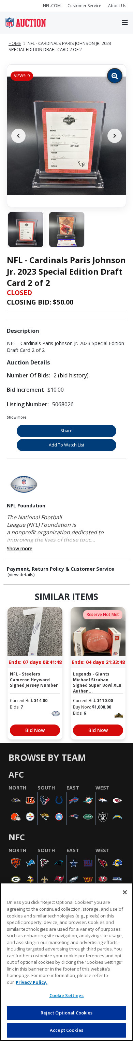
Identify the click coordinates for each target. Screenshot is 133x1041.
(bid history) (73, 375)
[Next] (114, 136)
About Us (117, 6)
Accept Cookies (66, 1030)
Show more (16, 417)
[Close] (124, 892)
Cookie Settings (66, 995)
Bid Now (35, 730)
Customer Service (84, 6)
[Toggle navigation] (125, 22)
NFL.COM (52, 6)
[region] (66, 962)
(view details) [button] (21, 575)
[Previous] (18, 136)
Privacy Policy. (31, 982)
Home (15, 43)
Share (66, 431)
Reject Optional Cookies (67, 1013)
